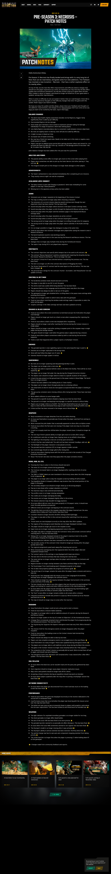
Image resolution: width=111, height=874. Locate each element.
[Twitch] (91, 5)
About (23, 5)
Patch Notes (57, 25)
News (34, 5)
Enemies (29, 5)
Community (46, 5)
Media (39, 5)
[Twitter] (98, 5)
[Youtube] (95, 5)
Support (54, 5)
